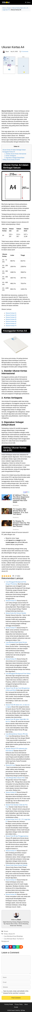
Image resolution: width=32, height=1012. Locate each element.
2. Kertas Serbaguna (10, 155)
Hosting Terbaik (8, 1004)
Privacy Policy (19, 1004)
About (26, 1004)
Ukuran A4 (11, 934)
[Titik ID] (6, 2)
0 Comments (24, 51)
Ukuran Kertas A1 (11, 313)
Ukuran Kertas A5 (11, 319)
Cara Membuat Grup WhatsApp (13, 936)
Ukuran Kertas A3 (11, 317)
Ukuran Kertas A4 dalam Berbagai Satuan (14, 149)
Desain (9, 8)
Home (4, 8)
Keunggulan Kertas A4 (8, 151)
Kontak (16, 1007)
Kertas (6, 934)
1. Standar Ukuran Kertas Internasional (15, 153)
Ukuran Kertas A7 (11, 323)
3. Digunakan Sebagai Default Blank (14, 157)
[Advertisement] (16, 28)
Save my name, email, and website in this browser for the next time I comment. (15, 992)
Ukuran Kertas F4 (11, 325)
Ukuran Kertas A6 (11, 321)
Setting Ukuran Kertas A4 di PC (11, 159)
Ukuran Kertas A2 (11, 315)
